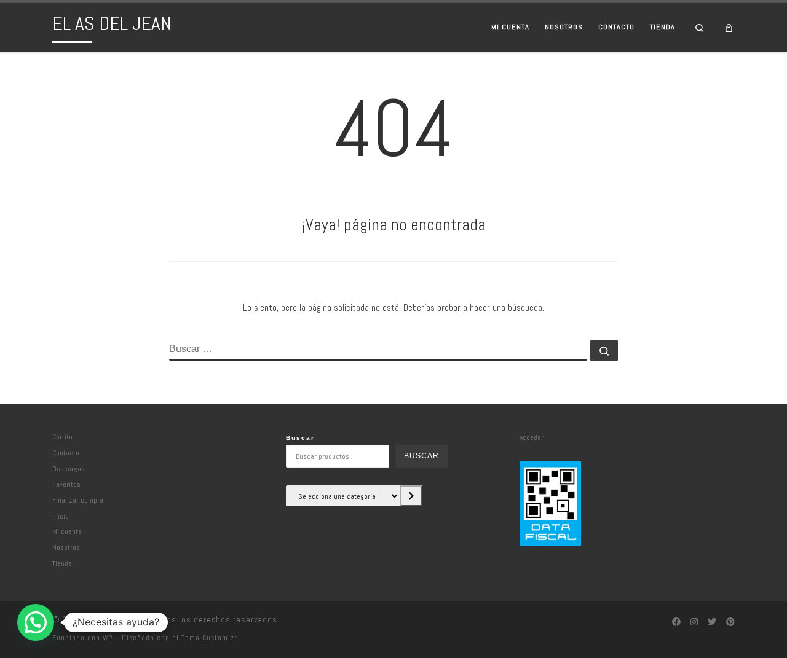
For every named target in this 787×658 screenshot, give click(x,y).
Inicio (60, 515)
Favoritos (66, 483)
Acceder (532, 437)
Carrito (62, 436)
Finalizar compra (77, 499)
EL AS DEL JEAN (114, 619)
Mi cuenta (67, 531)
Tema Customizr (209, 637)
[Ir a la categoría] (411, 495)
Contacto (65, 452)
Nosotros (66, 547)
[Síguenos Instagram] (694, 622)
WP (108, 637)
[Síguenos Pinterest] (730, 622)
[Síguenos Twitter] (712, 622)
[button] (35, 622)
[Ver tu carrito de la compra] (729, 27)
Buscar (300, 437)
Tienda (62, 563)
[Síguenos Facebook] (676, 622)
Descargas (68, 468)
